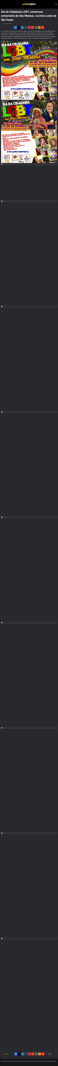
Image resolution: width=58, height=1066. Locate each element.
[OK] (39, 27)
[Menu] (56, 4)
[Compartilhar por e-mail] (46, 1054)
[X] (18, 27)
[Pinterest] (29, 27)
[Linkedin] (22, 27)
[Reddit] (32, 27)
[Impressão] (49, 1054)
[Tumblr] (25, 27)
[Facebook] (15, 27)
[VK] (35, 27)
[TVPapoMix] (29, 4)
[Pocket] (42, 27)
